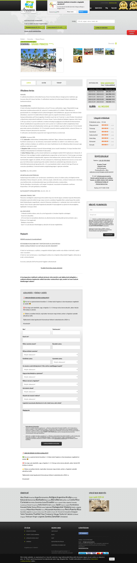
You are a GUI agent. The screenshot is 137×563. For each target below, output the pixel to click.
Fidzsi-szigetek (58, 499)
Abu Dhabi (24, 494)
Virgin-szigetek (38, 513)
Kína (39, 504)
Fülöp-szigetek (67, 499)
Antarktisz (45, 494)
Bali (34, 497)
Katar (29, 504)
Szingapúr (74, 509)
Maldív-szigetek (76, 504)
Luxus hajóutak (46, 504)
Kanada (23, 504)
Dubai (44, 499)
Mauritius (31, 506)
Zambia (48, 513)
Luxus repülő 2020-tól (96, 494)
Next (60, 58)
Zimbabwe (64, 513)
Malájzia (67, 504)
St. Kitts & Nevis (40, 509)
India (40, 502)
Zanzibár (55, 513)
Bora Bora (56, 496)
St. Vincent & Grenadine (63, 509)
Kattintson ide (113, 3)
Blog (52, 531)
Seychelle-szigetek (25, 509)
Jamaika (53, 502)
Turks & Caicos (65, 511)
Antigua (52, 494)
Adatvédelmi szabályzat (58, 542)
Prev (23, 58)
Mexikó (38, 506)
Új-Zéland (75, 511)
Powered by (52, 12)
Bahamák (24, 497)
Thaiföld (36, 511)
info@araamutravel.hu (89, 539)
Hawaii (29, 502)
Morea (43, 506)
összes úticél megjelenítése (32, 31)
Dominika (38, 499)
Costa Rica (74, 496)
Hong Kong (35, 502)
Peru (67, 506)
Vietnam (29, 513)
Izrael (49, 502)
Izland (44, 502)
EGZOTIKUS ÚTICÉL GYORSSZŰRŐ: (33, 20)
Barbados (40, 496)
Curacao (24, 499)
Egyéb (44, 80)
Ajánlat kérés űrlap (102, 181)
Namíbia (57, 506)
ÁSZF (52, 535)
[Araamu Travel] (28, 13)
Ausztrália (74, 494)
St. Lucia (47, 509)
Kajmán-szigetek (65, 502)
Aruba (68, 494)
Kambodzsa (74, 502)
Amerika (31, 494)
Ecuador (50, 499)
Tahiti (22, 511)
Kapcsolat (54, 528)
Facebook (83, 530)
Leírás (28, 80)
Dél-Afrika (32, 499)
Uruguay (22, 513)
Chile (67, 497)
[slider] (105, 122)
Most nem (70, 12)
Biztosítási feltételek (57, 538)
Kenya (34, 504)
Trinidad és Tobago (52, 511)
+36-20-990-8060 (104, 157)
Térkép (59, 80)
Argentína (61, 494)
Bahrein (30, 497)
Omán (63, 506)
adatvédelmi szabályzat (48, 427)
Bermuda (48, 497)
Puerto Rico (75, 506)
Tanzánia (29, 511)
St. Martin (53, 509)
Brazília (63, 497)
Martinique (23, 506)
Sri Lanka (33, 509)
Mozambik (49, 506)
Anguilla (38, 494)
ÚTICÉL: (74, 21)
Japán (58, 501)
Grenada (74, 499)
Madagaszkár (57, 504)
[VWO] (57, 12)
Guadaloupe (23, 502)
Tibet (43, 511)
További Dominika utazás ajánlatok (51, 265)
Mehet (81, 12)
